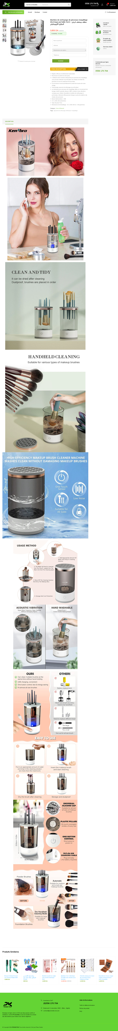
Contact (45, 12)
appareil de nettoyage (60, 110)
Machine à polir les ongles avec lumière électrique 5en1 (49, 977)
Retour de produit (84, 1008)
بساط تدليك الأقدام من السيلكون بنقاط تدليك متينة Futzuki (29, 977)
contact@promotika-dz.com (51, 1010)
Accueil (30, 12)
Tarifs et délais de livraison (87, 1005)
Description (9, 121)
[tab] (9, 121)
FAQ (80, 1011)
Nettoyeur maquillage (72, 110)
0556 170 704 (91, 3)
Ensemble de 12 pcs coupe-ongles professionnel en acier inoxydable (106, 977)
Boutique (37, 12)
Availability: (54, 33)
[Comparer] (18, 965)
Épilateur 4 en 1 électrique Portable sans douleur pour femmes (68, 977)
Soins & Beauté (60, 108)
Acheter (60, 61)
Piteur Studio (39, 1027)
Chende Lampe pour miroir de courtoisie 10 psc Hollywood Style (87, 977)
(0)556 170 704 (50, 1003)
